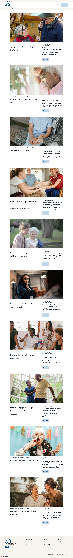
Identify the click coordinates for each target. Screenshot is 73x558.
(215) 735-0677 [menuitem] (9, 1)
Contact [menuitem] (28, 541)
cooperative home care (14, 44)
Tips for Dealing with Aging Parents (23, 151)
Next (42, 530)
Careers (55, 4)
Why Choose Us (36, 4)
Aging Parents (32, 44)
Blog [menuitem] (27, 544)
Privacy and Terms (64, 554)
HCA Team (48, 44)
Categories (60, 8)
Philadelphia (27, 44)
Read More (45, 59)
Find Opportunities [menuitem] (61, 541)
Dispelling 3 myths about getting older (24, 460)
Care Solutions (50, 4)
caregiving (22, 44)
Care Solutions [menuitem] (46, 544)
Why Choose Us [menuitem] (47, 541)
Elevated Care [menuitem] (46, 542)
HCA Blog (12, 8)
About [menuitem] (27, 542)
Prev (31, 530)
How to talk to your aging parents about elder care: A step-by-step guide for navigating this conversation (24, 205)
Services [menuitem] (45, 539)
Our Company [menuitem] (29, 539)
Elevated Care (43, 4)
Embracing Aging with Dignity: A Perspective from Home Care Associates (22, 411)
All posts (36, 530)
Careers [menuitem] (59, 539)
